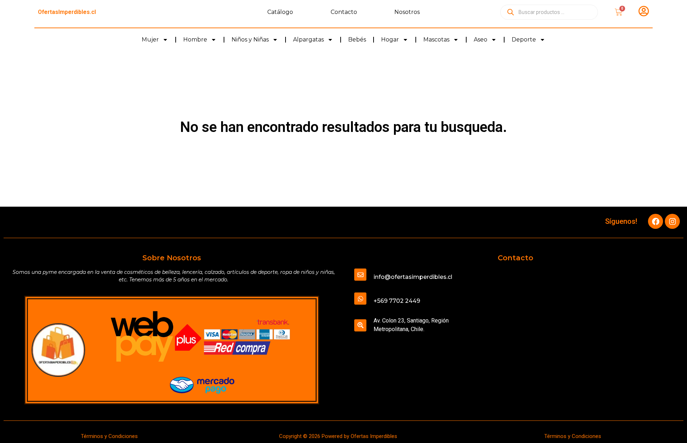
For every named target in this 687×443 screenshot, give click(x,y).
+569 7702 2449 (397, 300)
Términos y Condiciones (109, 436)
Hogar (390, 39)
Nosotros (407, 12)
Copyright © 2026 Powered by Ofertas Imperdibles (338, 436)
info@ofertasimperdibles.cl (413, 277)
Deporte (524, 39)
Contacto (344, 12)
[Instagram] (672, 221)
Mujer (150, 39)
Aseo (480, 39)
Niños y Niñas (250, 39)
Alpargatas (308, 39)
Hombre (195, 39)
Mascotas (436, 39)
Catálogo (280, 12)
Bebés (357, 39)
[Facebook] (655, 221)
